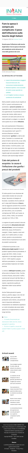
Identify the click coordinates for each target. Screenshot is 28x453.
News (5, 317)
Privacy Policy (19, 448)
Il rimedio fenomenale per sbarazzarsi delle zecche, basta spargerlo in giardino (11, 322)
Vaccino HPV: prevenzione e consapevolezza (14, 358)
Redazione (12, 448)
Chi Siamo (6, 448)
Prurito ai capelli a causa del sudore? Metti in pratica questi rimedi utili (13, 329)
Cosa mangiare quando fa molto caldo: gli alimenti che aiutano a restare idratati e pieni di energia (16, 368)
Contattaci (14, 438)
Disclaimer (14, 450)
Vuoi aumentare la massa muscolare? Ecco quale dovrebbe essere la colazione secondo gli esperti (16, 391)
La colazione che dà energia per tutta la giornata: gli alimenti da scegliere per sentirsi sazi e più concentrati (16, 379)
